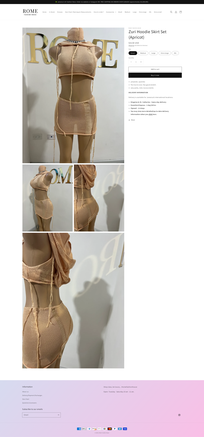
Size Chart (25, 399)
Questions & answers (29, 403)
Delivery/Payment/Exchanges (32, 395)
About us (25, 392)
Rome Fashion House (104, 432)
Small (133, 53)
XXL (175, 53)
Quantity (131, 58)
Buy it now (155, 75)
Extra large (165, 53)
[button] (111, 12)
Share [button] (133, 120)
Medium (143, 53)
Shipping (131, 45)
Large (153, 53)
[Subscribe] (58, 415)
